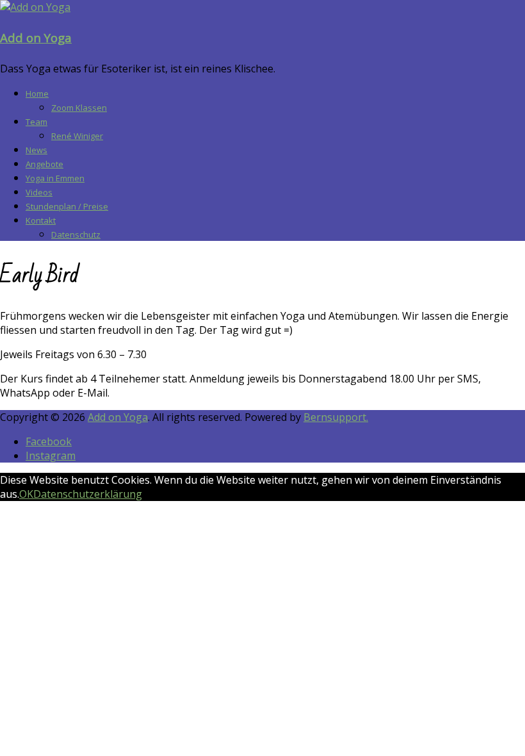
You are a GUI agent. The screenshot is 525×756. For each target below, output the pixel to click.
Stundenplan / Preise (67, 206)
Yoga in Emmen (55, 178)
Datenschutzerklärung (87, 494)
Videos (39, 192)
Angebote (44, 164)
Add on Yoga (36, 37)
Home (37, 93)
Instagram (51, 455)
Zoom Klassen (79, 107)
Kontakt (41, 220)
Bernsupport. (335, 417)
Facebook (49, 441)
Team (36, 121)
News (36, 150)
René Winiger (77, 136)
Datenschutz (76, 234)
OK (26, 494)
